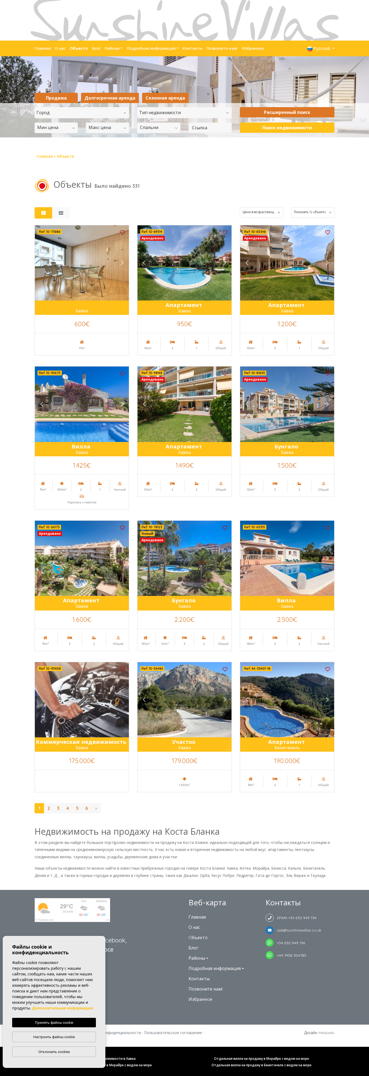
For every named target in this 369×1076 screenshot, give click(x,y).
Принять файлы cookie (54, 1022)
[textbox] (83, 112)
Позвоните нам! (222, 48)
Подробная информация (151, 48)
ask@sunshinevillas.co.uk (297, 930)
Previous (41, 263)
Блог (96, 48)
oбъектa (79, 48)
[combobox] (82, 112)
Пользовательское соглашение (173, 1032)
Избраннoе (253, 48)
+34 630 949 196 (289, 942)
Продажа (56, 98)
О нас (60, 48)
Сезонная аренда (165, 98)
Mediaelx (326, 1032)
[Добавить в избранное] (122, 231)
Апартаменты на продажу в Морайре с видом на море (107, 1065)
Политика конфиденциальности (111, 1032)
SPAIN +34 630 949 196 (295, 917)
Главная (43, 48)
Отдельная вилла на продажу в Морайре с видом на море (261, 1059)
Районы (112, 48)
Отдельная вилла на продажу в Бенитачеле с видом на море (261, 1065)
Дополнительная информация (62, 1008)
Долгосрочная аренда (110, 98)
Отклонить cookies (54, 1051)
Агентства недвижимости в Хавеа (107, 1059)
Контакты (192, 48)
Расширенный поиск (287, 112)
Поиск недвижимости (287, 127)
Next (122, 263)
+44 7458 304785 (290, 955)
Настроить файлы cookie (54, 1036)
